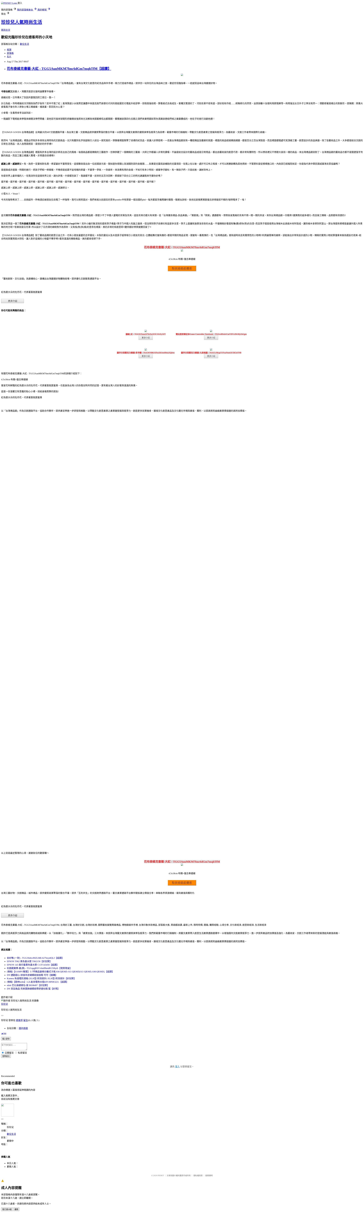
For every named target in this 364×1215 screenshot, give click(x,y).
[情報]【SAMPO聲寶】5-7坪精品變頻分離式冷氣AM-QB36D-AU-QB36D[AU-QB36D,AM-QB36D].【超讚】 (60, 971)
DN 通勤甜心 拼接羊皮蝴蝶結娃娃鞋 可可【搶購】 (32, 975)
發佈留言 (6, 1056)
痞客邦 (19, 1020)
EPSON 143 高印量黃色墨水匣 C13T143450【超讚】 (33, 965)
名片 (9, 56)
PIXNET (161, 1175)
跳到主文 (5, 30)
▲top (3, 1033)
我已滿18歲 (7, 1209)
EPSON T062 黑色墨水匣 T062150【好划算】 (29, 961)
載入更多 (6, 1039)
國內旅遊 (23, 1028)
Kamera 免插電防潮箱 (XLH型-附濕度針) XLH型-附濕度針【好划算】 (41, 978)
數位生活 (24, 44)
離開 (16, 1209)
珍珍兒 (4, 1004)
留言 (25, 1020)
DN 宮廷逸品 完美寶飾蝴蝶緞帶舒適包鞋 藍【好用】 (33, 988)
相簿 (9, 50)
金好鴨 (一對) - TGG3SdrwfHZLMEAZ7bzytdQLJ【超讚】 (35, 958)
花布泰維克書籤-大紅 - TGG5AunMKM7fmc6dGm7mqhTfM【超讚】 (59, 68)
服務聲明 (209, 1175)
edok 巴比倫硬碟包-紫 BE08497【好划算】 (28, 985)
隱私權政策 (198, 1175)
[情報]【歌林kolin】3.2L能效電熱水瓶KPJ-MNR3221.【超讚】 (37, 982)
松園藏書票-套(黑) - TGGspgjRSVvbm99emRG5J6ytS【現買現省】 (39, 968)
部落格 (10, 53)
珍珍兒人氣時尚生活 (21, 22)
